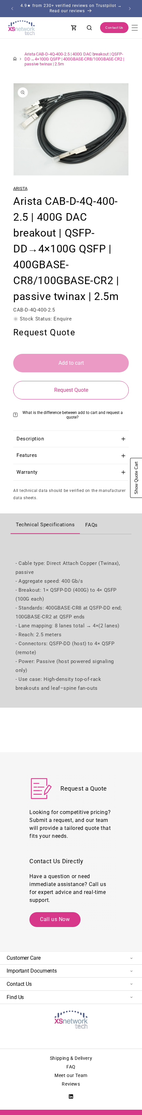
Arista (20, 188)
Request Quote (71, 390)
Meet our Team (71, 1075)
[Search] (89, 27)
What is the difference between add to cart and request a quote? (72, 415)
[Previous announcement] (12, 8)
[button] (134, 27)
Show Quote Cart (136, 478)
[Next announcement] (130, 8)
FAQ (71, 1066)
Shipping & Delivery (71, 1058)
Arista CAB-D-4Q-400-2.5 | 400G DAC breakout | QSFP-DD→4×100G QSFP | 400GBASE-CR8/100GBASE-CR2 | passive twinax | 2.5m (74, 59)
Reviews (71, 1084)
